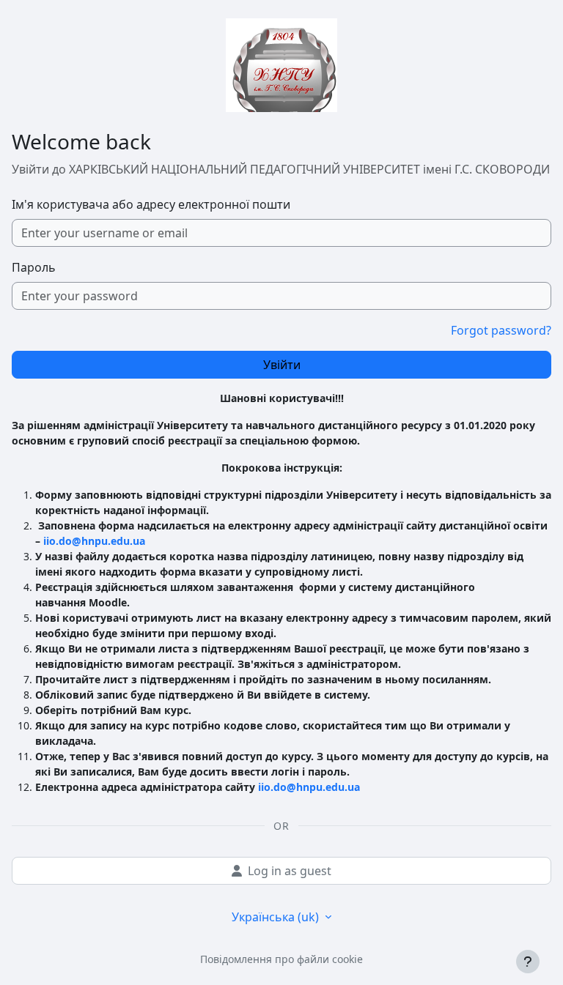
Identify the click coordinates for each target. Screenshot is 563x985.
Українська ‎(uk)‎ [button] (277, 917)
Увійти (282, 365)
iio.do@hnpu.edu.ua (94, 541)
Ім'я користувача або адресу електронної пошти (151, 204)
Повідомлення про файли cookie (281, 959)
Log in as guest (289, 871)
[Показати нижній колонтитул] (528, 961)
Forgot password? (501, 330)
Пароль (34, 267)
